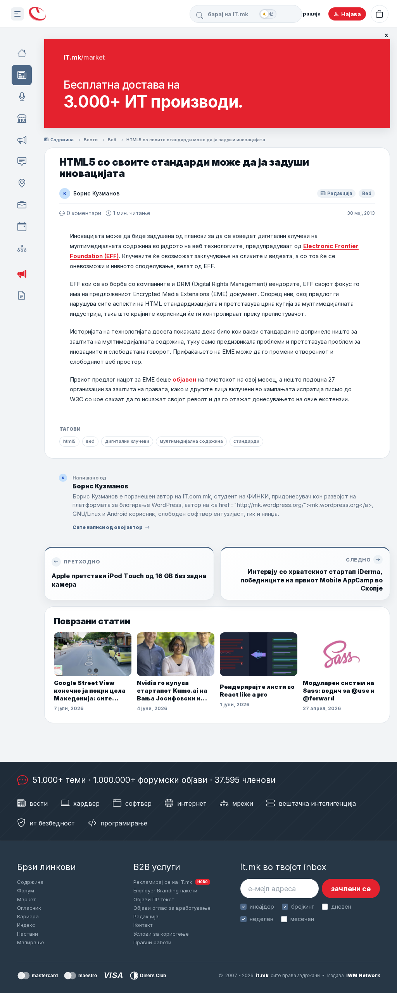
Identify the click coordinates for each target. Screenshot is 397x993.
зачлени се (351, 889)
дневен (341, 906)
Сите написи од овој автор (107, 527)
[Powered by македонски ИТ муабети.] (37, 14)
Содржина (62, 139)
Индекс (26, 925)
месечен (302, 919)
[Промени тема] (268, 14)
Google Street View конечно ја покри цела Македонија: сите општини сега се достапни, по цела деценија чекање (90, 691)
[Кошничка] (379, 14)
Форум (25, 890)
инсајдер (262, 906)
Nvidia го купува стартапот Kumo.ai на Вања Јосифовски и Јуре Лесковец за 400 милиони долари (173, 691)
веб (90, 441)
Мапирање (30, 942)
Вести (91, 139)
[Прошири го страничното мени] (17, 14)
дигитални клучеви (127, 441)
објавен (184, 379)
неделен (261, 919)
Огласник (29, 908)
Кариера (28, 916)
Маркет (26, 899)
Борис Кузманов (96, 193)
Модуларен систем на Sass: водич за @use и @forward (339, 690)
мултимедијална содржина (191, 441)
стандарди (246, 441)
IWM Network (363, 975)
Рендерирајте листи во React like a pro (257, 690)
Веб (112, 139)
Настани (27, 934)
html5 (69, 441)
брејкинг (302, 906)
